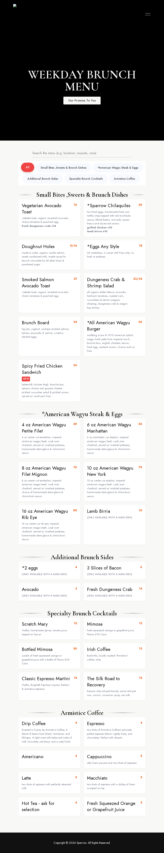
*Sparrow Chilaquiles (108, 205)
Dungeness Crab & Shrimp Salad (106, 282)
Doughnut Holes (38, 246)
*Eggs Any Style (103, 246)
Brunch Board (35, 322)
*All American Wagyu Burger (108, 325)
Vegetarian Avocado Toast (41, 208)
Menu (147, 14)
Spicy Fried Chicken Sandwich (42, 369)
